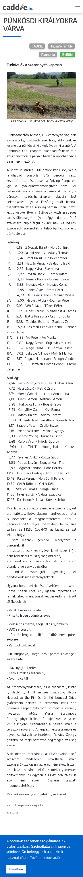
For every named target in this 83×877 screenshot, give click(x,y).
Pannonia (48, 54)
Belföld (67, 54)
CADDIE (37, 46)
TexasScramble (61, 46)
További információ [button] (45, 858)
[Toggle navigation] (77, 6)
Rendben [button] (16, 869)
